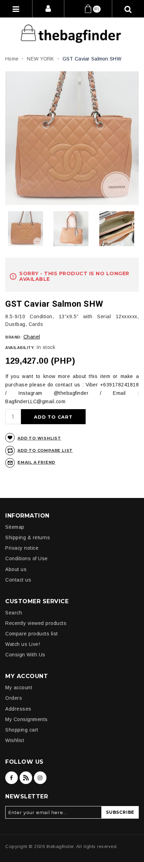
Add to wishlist (39, 438)
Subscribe (120, 812)
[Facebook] (11, 777)
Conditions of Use (26, 558)
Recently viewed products (35, 623)
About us (16, 569)
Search (13, 612)
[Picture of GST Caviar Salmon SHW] (25, 228)
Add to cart (53, 417)
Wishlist (14, 740)
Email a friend (36, 462)
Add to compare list (45, 450)
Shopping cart (21, 730)
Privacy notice (21, 548)
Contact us (18, 580)
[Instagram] (40, 777)
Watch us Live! (22, 644)
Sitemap (14, 527)
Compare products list (31, 633)
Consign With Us (25, 654)
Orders (13, 698)
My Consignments (26, 719)
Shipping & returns (27, 537)
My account (18, 687)
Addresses (18, 709)
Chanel (31, 337)
